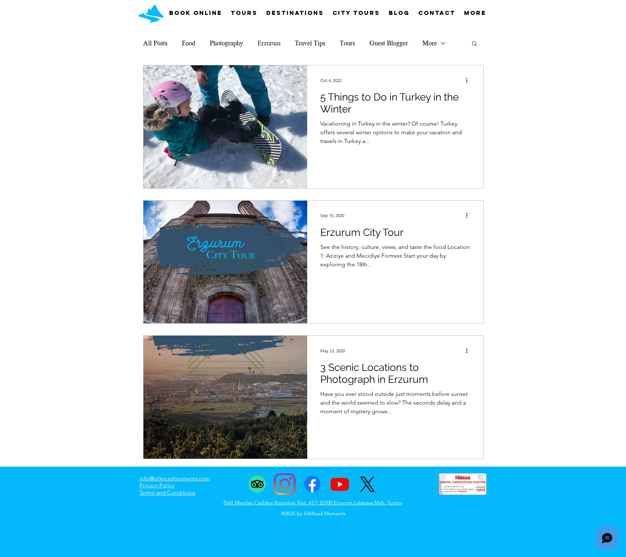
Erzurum (269, 43)
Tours (347, 43)
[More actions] (469, 80)
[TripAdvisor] (257, 484)
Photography (226, 43)
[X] (367, 484)
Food (188, 43)
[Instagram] (285, 484)
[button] (474, 44)
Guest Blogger (389, 43)
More (429, 43)
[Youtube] (340, 484)
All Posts (155, 43)
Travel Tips (310, 43)
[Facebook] (312, 484)
